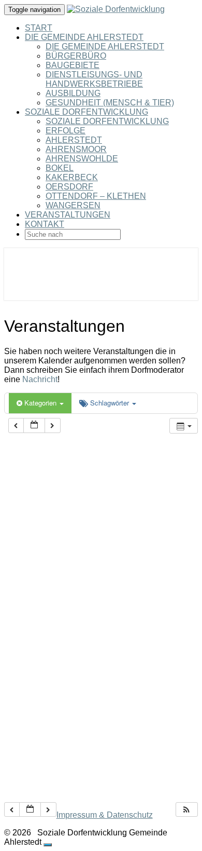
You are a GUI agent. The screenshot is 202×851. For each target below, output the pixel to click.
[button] (186, 810)
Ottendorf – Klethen (96, 196)
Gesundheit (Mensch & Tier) (110, 102)
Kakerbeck (72, 177)
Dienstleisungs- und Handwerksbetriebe (94, 79)
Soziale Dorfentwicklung (86, 111)
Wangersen (73, 205)
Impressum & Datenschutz (104, 815)
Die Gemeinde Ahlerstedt (84, 37)
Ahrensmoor (76, 149)
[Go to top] (48, 844)
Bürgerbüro (76, 55)
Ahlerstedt (74, 140)
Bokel (60, 168)
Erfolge (65, 130)
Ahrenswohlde (82, 158)
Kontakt (44, 224)
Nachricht (39, 379)
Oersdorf (69, 186)
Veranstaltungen (67, 214)
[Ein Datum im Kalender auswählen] (34, 425)
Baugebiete (72, 65)
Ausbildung (73, 93)
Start (38, 27)
